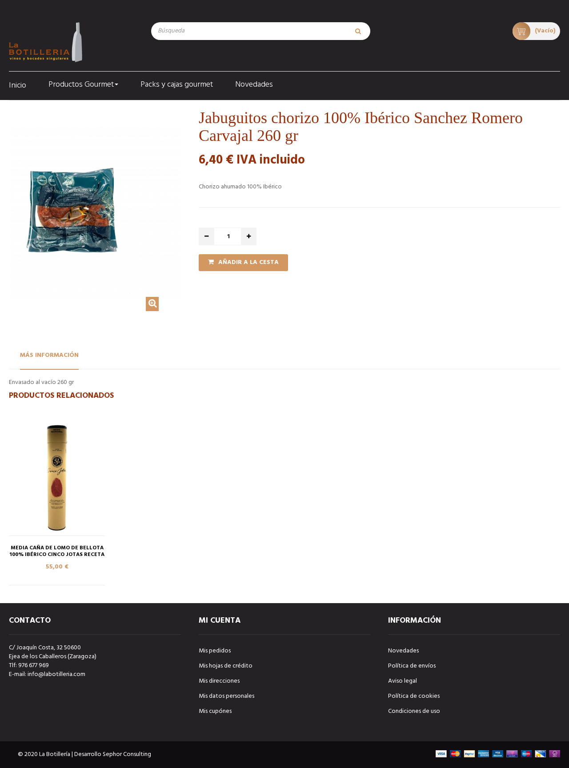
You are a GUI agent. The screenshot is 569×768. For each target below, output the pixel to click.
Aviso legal (402, 681)
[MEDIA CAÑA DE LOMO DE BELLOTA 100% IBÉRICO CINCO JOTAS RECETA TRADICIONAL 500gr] (57, 478)
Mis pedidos (215, 651)
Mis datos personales (226, 696)
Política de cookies (414, 696)
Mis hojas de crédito (225, 666)
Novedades (403, 651)
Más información (49, 355)
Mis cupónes (215, 711)
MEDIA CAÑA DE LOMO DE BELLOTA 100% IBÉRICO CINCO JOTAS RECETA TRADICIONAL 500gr (56, 555)
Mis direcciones (219, 681)
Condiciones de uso (414, 711)
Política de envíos (412, 666)
